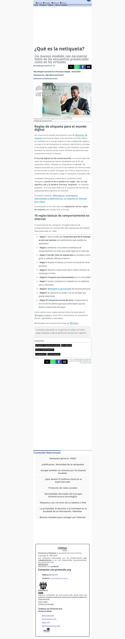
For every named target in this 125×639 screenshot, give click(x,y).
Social (40, 3)
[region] (62, 26)
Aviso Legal (43, 602)
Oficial (64, 3)
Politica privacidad (46, 604)
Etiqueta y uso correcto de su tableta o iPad (63, 502)
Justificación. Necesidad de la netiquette (63, 464)
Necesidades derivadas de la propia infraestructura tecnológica (63, 495)
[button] (71, 67)
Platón (75, 323)
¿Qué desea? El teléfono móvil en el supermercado (63, 480)
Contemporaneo (54, 354)
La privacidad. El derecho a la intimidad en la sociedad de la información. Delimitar (63, 510)
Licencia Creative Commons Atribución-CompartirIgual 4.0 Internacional (62, 598)
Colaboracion (41, 354)
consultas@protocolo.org (59, 578)
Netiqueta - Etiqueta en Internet (48, 345)
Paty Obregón (66, 345)
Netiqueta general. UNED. (63, 458)
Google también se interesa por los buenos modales (63, 471)
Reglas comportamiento (45, 350)
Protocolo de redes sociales (62, 487)
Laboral (56, 3)
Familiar (47, 3)
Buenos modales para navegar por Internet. (63, 517)
